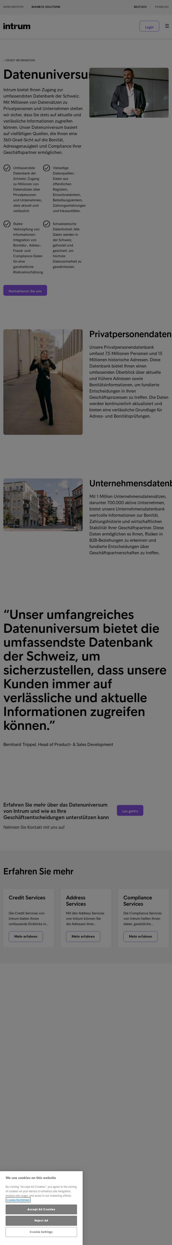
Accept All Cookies (41, 1209)
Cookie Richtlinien (18, 1200)
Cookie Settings (41, 1232)
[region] (41, 1208)
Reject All (41, 1220)
